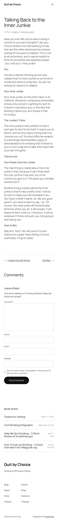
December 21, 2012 (46, 425)
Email (7, 346)
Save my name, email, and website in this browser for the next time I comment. (29, 372)
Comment (9, 302)
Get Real (46, 260)
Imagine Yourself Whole (19, 260)
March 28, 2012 (50, 446)
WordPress (49, 516)
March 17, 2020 (47, 416)
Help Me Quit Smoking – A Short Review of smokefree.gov (22, 435)
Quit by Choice (12, 4)
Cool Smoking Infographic (18, 425)
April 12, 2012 (51, 434)
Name (7, 334)
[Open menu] (52, 4)
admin (15, 32)
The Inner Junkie (27, 32)
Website (7, 358)
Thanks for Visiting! (15, 416)
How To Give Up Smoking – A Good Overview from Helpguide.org (23, 446)
